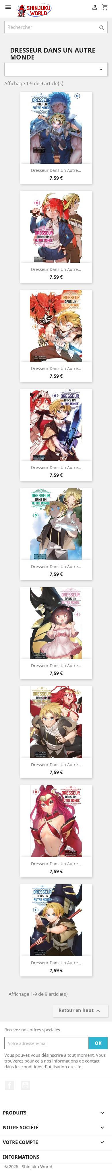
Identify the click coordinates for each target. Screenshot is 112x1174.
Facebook (9, 1085)
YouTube (25, 1085)
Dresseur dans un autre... (56, 170)
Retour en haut (80, 1011)
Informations (21, 1157)
